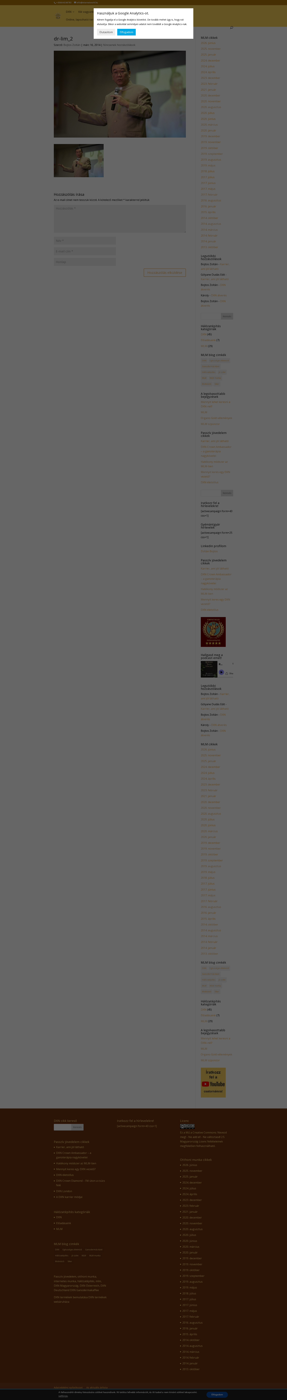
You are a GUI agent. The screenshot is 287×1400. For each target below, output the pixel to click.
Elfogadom (126, 32)
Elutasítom (106, 32)
